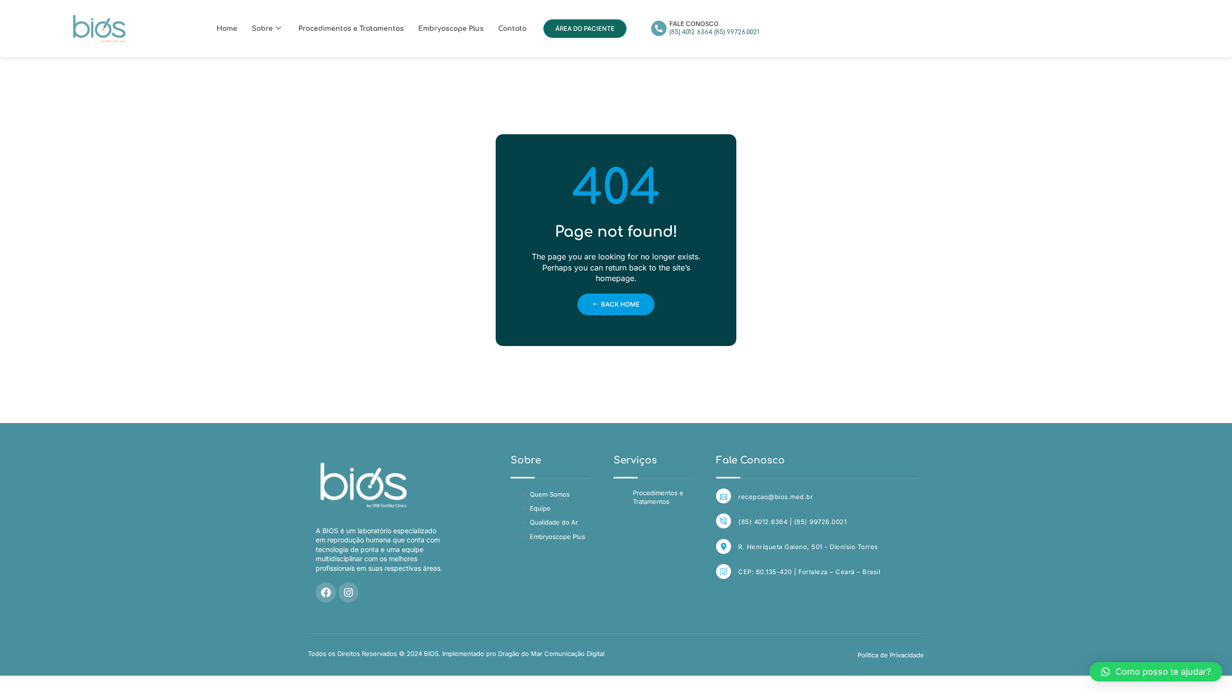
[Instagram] (348, 592)
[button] (1156, 671)
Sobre (262, 28)
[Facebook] (326, 592)
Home (227, 28)
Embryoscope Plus (451, 28)
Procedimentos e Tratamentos (351, 28)
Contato (512, 28)
